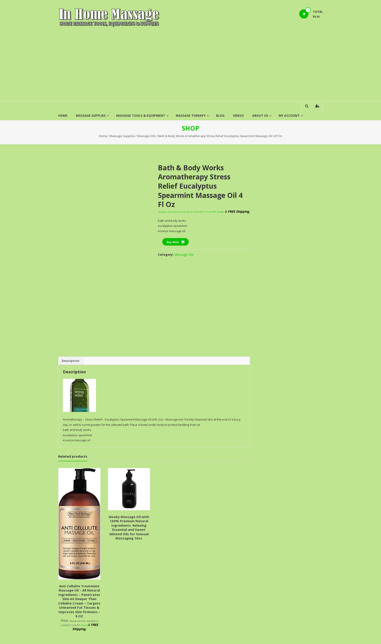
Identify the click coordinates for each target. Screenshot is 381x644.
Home (62, 115)
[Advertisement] (190, 68)
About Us (260, 115)
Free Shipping (70, 163)
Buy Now (173, 242)
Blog (220, 115)
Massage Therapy (190, 115)
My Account (289, 115)
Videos (238, 115)
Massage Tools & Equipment (140, 115)
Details (220, 211)
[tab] (70, 361)
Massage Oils (146, 136)
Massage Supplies (91, 115)
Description (70, 361)
